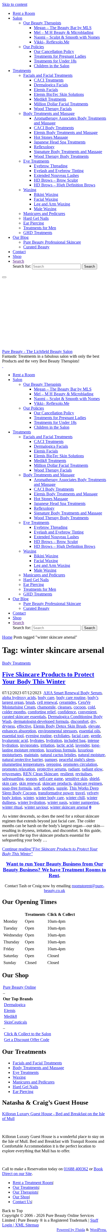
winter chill (75, 797)
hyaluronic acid (15, 740)
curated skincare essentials (24, 716)
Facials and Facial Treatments (37, 1063)
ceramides (67, 702)
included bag (74, 740)
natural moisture (91, 754)
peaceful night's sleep (76, 759)
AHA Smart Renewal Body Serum (72, 693)
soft (37, 788)
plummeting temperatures (23, 764)
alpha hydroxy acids (19, 697)
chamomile (46, 707)
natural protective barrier (22, 759)
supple (61, 788)
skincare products (56, 783)
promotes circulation (80, 764)
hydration (54, 740)
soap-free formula (16, 788)
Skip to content (14, 4)
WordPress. (98, 1229)
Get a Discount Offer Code (26, 1039)
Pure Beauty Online (19, 987)
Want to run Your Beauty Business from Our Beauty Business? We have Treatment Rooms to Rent (54, 869)
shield (94, 778)
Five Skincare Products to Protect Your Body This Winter (48, 678)
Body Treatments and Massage (38, 1067)
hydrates (37, 740)
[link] (18, 261)
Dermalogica (14, 1004)
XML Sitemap (27, 1225)
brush (30, 702)
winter (28, 797)
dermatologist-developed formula (41, 721)
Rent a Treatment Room (33, 1182)
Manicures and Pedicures (33, 1082)
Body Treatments (16, 663)
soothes (48, 788)
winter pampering (84, 802)
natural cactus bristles (58, 754)
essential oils (89, 731)
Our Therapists (25, 1192)
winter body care (50, 797)
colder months (14, 712)
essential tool (13, 735)
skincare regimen (88, 783)
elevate (94, 726)
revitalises (83, 774)
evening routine (39, 735)
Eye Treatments (26, 1072)
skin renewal (29, 783)
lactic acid (65, 745)
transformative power (55, 793)
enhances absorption (19, 731)
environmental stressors (57, 731)
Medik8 (10, 1016)
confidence (67, 712)
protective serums (51, 769)
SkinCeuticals (15, 1022)
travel (80, 793)
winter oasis (57, 802)
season (31, 778)
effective (24, 726)
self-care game (51, 778)
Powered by (65, 1229)
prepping (53, 764)
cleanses (64, 707)
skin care (9, 783)
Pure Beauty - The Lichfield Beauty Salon (37, 351)
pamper (51, 759)
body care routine (70, 697)
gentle (96, 735)
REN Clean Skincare (40, 774)
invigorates (29, 745)
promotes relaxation (18, 769)
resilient (66, 774)
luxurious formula (61, 750)
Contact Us (22, 1201)
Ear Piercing (23, 1091)
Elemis (9, 1010)
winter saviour (36, 807)
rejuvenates (11, 774)
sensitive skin (76, 778)
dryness (8, 726)
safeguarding (13, 778)
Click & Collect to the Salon (27, 1034)
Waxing (19, 1077)
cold (91, 707)
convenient (87, 712)
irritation (47, 745)
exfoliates (62, 735)
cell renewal (47, 702)
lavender (82, 745)
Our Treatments (26, 1187)
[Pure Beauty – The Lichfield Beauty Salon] (54, 346)
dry (93, 721)
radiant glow (92, 769)
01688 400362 (76, 1169)
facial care (80, 735)
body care (46, 697)
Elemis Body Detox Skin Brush (59, 726)
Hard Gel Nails (25, 1087)
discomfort (79, 721)
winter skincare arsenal (69, 807)
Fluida (79, 1229)
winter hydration (31, 802)
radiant (74, 769)
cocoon (80, 707)
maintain (31, 754)
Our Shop (21, 1197)
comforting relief (42, 712)
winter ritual (12, 807)
